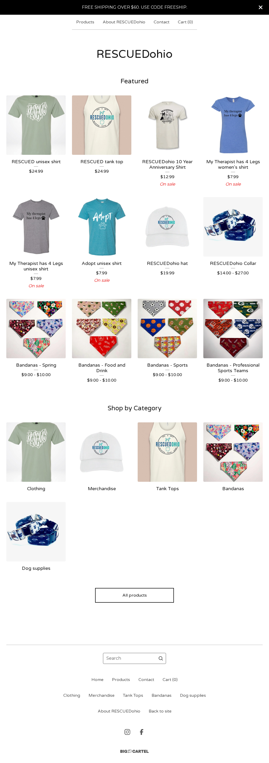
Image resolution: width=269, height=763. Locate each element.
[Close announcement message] (260, 7)
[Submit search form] (161, 658)
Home (97, 679)
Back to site (160, 711)
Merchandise (102, 695)
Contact (161, 22)
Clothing (71, 695)
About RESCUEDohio (124, 22)
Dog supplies (193, 695)
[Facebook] (141, 732)
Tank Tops (133, 695)
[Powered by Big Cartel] (134, 751)
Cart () (185, 22)
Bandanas (162, 695)
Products (85, 22)
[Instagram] (127, 732)
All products (134, 595)
